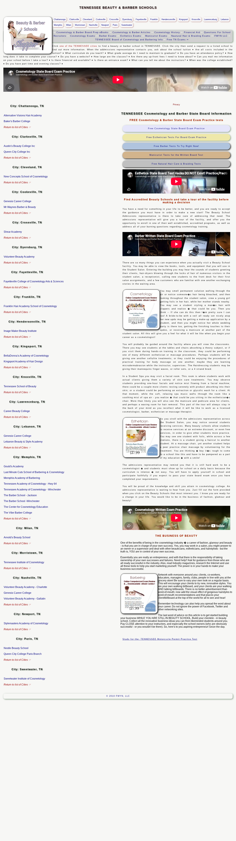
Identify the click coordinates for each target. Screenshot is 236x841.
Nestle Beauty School (16, 648)
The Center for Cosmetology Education (26, 506)
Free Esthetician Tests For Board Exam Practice (176, 137)
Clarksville (74, 19)
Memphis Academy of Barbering (22, 478)
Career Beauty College (17, 411)
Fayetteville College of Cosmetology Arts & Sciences (34, 281)
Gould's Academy (14, 466)
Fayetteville (141, 19)
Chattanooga (60, 19)
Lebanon (225, 19)
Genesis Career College (17, 201)
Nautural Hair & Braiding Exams (190, 36)
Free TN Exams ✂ (178, 39)
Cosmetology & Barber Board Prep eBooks (83, 32)
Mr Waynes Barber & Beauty (20, 207)
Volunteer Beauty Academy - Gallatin (24, 598)
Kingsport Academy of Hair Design (23, 361)
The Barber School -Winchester (21, 501)
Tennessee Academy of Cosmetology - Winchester (32, 489)
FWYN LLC (220, 36)
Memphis (58, 25)
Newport (105, 25)
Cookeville (100, 19)
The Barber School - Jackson (20, 495)
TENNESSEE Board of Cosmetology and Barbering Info (129, 39)
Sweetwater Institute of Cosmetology (24, 678)
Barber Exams (107, 36)
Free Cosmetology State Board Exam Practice (176, 128)
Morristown (80, 25)
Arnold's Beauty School (17, 537)
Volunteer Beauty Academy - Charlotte (25, 587)
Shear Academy (13, 231)
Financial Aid (192, 32)
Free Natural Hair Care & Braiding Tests (176, 164)
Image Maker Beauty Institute (20, 331)
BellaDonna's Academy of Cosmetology (26, 355)
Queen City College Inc (17, 151)
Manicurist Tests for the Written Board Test (176, 155)
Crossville (113, 19)
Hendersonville (168, 19)
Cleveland (87, 19)
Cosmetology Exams (82, 36)
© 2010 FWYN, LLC (118, 696)
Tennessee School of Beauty (20, 386)
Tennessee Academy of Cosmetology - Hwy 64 (30, 483)
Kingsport (183, 19)
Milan (68, 25)
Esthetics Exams (130, 36)
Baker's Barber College (17, 121)
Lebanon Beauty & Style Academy (23, 441)
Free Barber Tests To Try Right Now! (176, 146)
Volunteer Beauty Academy (19, 256)
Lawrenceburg (210, 19)
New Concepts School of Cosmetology (26, 176)
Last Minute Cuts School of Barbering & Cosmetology (34, 472)
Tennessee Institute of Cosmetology (24, 562)
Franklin (154, 19)
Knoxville (196, 19)
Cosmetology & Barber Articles (132, 32)
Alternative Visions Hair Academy (23, 115)
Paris (115, 25)
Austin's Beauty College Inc (19, 146)
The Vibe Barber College (18, 512)
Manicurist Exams (156, 36)
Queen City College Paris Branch (23, 654)
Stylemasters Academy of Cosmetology (26, 623)
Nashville (93, 25)
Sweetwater (126, 25)
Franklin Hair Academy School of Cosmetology (30, 306)
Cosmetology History (167, 32)
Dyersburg (127, 19)
